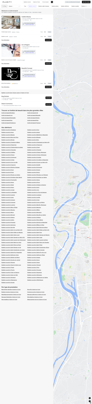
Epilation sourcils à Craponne (9, 165)
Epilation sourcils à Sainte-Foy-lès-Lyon (36, 252)
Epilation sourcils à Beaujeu (8, 135)
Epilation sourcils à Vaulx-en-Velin (10, 275)
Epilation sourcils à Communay (9, 157)
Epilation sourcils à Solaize (33, 257)
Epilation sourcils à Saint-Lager (34, 237)
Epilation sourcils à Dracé (8, 170)
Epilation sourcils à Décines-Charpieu (11, 167)
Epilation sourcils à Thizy (33, 267)
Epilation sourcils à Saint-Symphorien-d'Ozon (38, 247)
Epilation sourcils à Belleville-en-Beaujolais (37, 135)
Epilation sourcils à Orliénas (34, 217)
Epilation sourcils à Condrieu (34, 157)
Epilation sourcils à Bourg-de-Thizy (10, 137)
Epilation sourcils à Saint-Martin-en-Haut (11, 242)
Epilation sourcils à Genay (8, 182)
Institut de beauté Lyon (7, 115)
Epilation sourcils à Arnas (8, 132)
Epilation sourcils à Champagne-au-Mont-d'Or (38, 142)
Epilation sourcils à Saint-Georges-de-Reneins (38, 235)
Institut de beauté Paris (32, 120)
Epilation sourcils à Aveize (33, 132)
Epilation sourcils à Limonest (8, 202)
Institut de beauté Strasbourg (9, 122)
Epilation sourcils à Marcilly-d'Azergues (36, 205)
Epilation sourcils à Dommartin (34, 167)
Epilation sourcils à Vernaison (9, 277)
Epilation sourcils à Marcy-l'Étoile (9, 207)
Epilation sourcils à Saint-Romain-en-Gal (11, 247)
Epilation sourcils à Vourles (8, 282)
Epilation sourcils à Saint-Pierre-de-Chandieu (38, 242)
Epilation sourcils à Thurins (8, 270)
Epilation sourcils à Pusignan (8, 222)
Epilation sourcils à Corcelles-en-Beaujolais (37, 160)
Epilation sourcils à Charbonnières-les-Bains (12, 147)
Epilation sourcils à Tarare (33, 262)
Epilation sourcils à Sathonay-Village (36, 255)
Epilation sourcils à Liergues (8, 200)
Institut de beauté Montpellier (9, 117)
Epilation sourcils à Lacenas (8, 195)
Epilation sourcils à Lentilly (33, 197)
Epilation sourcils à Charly (33, 147)
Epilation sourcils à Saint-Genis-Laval (10, 235)
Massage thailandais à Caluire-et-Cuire (11, 297)
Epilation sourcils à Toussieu (34, 270)
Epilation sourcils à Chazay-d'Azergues (36, 152)
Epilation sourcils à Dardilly (33, 165)
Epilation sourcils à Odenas (8, 217)
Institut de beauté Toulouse (33, 122)
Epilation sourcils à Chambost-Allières (11, 142)
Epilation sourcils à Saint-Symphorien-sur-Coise (13, 250)
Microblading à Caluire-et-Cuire (34, 297)
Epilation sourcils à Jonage (8, 190)
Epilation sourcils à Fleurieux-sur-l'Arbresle (37, 175)
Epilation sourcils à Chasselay (9, 150)
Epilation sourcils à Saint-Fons (34, 232)
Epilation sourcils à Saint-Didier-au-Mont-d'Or (38, 230)
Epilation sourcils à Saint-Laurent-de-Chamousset (14, 240)
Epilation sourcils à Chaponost (34, 145)
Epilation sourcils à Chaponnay (9, 145)
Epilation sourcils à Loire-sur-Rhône (35, 202)
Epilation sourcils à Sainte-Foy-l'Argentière (12, 252)
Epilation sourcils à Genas (33, 180)
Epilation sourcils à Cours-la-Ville (9, 162)
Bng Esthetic (5, 96)
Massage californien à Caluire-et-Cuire (36, 294)
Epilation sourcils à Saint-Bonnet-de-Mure (37, 227)
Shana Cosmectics (7, 103)
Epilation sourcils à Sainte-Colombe (35, 250)
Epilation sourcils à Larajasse (34, 195)
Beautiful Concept (27, 68)
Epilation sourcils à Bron (33, 140)
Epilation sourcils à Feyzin (33, 172)
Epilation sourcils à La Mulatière (9, 192)
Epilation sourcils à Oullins (8, 220)
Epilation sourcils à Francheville (9, 180)
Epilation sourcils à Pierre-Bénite (35, 220)
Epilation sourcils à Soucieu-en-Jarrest (11, 260)
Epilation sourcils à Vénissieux (34, 275)
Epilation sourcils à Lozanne (8, 205)
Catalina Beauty (26, 17)
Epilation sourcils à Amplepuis (9, 129)
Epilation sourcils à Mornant (8, 215)
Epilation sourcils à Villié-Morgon (35, 280)
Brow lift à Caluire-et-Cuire (33, 289)
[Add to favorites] (19, 17)
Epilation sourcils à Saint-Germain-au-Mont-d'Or (13, 237)
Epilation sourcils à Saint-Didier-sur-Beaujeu (12, 232)
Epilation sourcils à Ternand (34, 265)
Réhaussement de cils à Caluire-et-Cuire (37, 299)
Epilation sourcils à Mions (8, 212)
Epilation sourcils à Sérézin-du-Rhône (11, 257)
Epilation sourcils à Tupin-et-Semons (10, 272)
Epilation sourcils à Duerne (33, 170)
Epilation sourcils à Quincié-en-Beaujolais (37, 222)
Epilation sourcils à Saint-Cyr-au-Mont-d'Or (12, 230)
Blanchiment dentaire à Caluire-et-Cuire (11, 289)
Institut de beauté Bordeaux (8, 112)
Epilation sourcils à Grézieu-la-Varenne (36, 185)
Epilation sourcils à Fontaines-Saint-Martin (12, 177)
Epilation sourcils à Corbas (8, 160)
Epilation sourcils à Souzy (33, 260)
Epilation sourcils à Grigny (8, 187)
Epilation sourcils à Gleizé (8, 185)
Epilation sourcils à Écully (8, 172)
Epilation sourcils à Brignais (34, 137)
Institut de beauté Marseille (33, 115)
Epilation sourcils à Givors (33, 182)
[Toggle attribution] (90, 403)
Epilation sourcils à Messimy (34, 207)
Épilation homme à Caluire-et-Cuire (10, 292)
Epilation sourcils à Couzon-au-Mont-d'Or (37, 162)
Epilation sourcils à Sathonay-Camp (10, 255)
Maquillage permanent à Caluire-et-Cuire (11, 294)
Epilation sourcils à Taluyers (8, 262)
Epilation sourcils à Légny (8, 197)
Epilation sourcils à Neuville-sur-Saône (36, 215)
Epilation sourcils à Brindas (8, 140)
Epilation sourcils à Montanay (34, 212)
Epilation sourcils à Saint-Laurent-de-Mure (37, 240)
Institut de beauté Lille (32, 112)
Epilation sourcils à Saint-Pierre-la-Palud (11, 245)
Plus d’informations (5, 40)
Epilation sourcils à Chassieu (34, 150)
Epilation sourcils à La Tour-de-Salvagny (37, 192)
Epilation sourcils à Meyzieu (8, 210)
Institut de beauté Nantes (33, 117)
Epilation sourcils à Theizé (8, 267)
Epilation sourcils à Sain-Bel (8, 227)
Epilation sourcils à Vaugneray (34, 272)
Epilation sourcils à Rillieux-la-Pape (35, 225)
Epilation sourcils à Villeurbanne (9, 280)
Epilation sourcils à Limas (33, 200)
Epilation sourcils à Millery (33, 210)
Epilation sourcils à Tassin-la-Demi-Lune (11, 265)
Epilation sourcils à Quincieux (9, 225)
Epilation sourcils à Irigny (33, 187)
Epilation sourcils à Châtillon (8, 152)
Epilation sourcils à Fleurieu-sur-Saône (11, 175)
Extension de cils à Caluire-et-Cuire (35, 292)
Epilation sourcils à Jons (33, 190)
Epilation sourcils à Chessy (8, 155)
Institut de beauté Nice (7, 120)
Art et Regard (26, 45)
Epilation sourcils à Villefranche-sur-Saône (37, 277)
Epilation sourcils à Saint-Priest (34, 245)
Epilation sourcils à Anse (33, 129)
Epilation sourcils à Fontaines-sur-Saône (37, 177)
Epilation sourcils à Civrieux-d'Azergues (36, 155)
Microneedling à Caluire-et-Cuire (9, 299)
